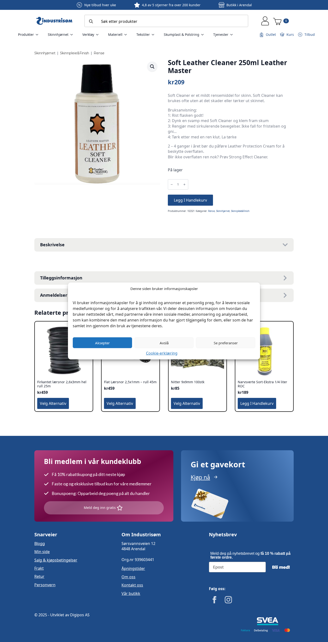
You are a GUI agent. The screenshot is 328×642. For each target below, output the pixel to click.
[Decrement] (171, 185)
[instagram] (228, 599)
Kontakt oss (132, 585)
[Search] (91, 21)
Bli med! (281, 567)
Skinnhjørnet (58, 34)
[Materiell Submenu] (127, 34)
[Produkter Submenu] (38, 34)
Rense (99, 53)
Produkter (26, 34)
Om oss (128, 577)
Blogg (39, 543)
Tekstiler (143, 34)
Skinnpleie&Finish (74, 53)
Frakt (39, 568)
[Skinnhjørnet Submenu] (73, 34)
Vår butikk (130, 593)
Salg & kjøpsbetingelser (55, 560)
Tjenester (220, 34)
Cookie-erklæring (161, 353)
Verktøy (88, 34)
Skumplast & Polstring (181, 34)
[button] (152, 67)
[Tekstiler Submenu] (154, 34)
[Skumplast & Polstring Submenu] (203, 34)
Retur (39, 576)
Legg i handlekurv (190, 200)
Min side (42, 551)
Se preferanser (226, 342)
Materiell (115, 34)
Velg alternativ (53, 403)
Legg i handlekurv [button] (256, 403)
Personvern (44, 584)
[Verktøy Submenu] (98, 34)
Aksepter (102, 342)
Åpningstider (133, 568)
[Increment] (184, 185)
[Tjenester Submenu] (232, 34)
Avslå (164, 342)
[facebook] (214, 599)
